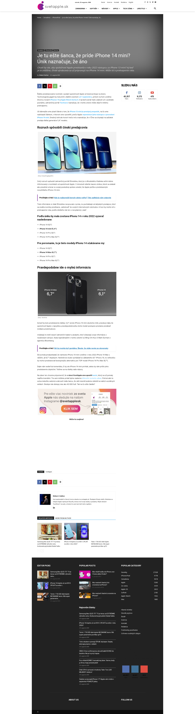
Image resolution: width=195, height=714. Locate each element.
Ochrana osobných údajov (130, 633)
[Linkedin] (55, 507)
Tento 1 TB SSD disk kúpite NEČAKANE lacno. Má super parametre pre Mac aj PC (100, 544)
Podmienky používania (129, 630)
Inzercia (124, 620)
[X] (150, 2)
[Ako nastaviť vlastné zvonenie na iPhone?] (85, 595)
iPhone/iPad (56, 18)
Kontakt (124, 623)
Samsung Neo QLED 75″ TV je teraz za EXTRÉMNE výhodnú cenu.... (60, 574)
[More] (60, 86)
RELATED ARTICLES (46, 518)
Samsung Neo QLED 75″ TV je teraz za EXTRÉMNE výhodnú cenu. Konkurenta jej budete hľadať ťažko (48, 544)
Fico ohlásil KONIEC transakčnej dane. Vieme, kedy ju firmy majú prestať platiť (97, 662)
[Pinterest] (50, 86)
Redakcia (124, 627)
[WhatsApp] (55, 86)
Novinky (56, 50)
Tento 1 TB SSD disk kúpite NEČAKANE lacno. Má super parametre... (60, 596)
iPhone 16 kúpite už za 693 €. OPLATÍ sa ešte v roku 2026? (97, 624)
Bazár (123, 616)
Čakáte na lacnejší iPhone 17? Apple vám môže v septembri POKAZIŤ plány (96, 680)
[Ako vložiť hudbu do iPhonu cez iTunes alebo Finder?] (85, 575)
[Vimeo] (152, 2)
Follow (139, 91)
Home (39, 18)
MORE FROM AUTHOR (63, 518)
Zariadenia (46, 18)
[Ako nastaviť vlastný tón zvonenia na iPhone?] (85, 585)
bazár (94, 375)
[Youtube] (155, 2)
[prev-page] (38, 550)
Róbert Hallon (44, 75)
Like (126, 91)
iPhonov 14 (54, 100)
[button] (155, 8)
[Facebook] (145, 2)
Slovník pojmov (126, 613)
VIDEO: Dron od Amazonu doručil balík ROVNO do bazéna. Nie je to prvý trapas (96, 652)
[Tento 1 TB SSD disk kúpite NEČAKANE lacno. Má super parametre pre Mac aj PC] (103, 531)
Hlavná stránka (126, 610)
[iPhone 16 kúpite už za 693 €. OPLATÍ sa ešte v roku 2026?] (76, 531)
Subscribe (152, 91)
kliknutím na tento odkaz (91, 378)
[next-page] (42, 550)
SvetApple (49, 472)
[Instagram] (147, 2)
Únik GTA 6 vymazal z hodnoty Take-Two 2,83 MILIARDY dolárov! (95, 671)
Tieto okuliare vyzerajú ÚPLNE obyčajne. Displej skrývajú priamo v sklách (96, 643)
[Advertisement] (76, 444)
